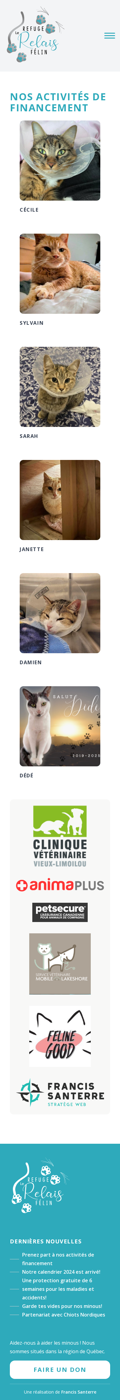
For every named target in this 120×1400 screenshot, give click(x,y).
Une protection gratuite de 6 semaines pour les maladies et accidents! (58, 1289)
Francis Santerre (78, 1392)
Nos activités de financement (58, 102)
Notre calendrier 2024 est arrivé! (61, 1272)
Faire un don (60, 1369)
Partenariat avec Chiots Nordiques (63, 1314)
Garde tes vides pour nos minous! (62, 1306)
